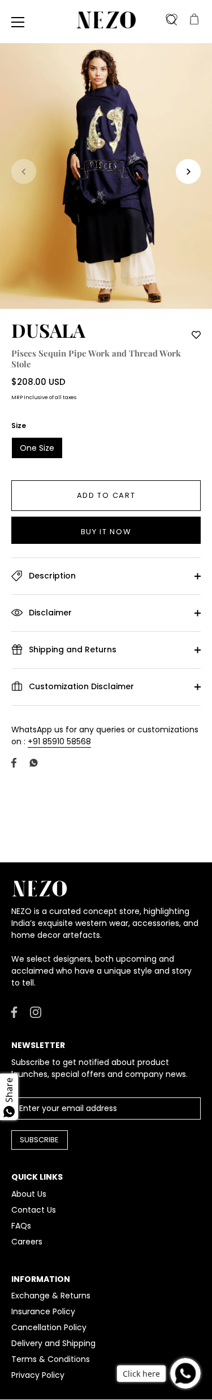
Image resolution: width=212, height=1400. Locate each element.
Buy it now (106, 531)
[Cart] (193, 19)
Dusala (48, 329)
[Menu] (18, 22)
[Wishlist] (171, 19)
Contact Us (33, 1209)
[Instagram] (35, 1011)
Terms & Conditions (50, 1359)
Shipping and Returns (71, 649)
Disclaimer (49, 612)
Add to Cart (106, 495)
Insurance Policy (43, 1311)
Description (51, 575)
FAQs (21, 1225)
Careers (26, 1241)
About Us (28, 1194)
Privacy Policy (37, 1375)
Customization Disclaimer (80, 686)
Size (18, 426)
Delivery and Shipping (53, 1343)
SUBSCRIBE (39, 1139)
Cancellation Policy (48, 1327)
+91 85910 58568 (59, 741)
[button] (23, 171)
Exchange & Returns (50, 1295)
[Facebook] (14, 1011)
